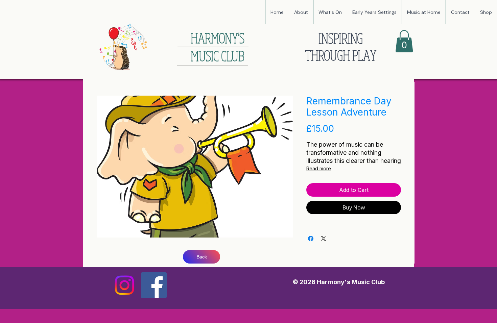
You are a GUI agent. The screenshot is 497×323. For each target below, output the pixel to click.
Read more (318, 168)
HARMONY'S (217, 37)
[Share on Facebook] (311, 238)
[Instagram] (124, 285)
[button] (330, 12)
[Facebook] (154, 285)
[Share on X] (324, 238)
